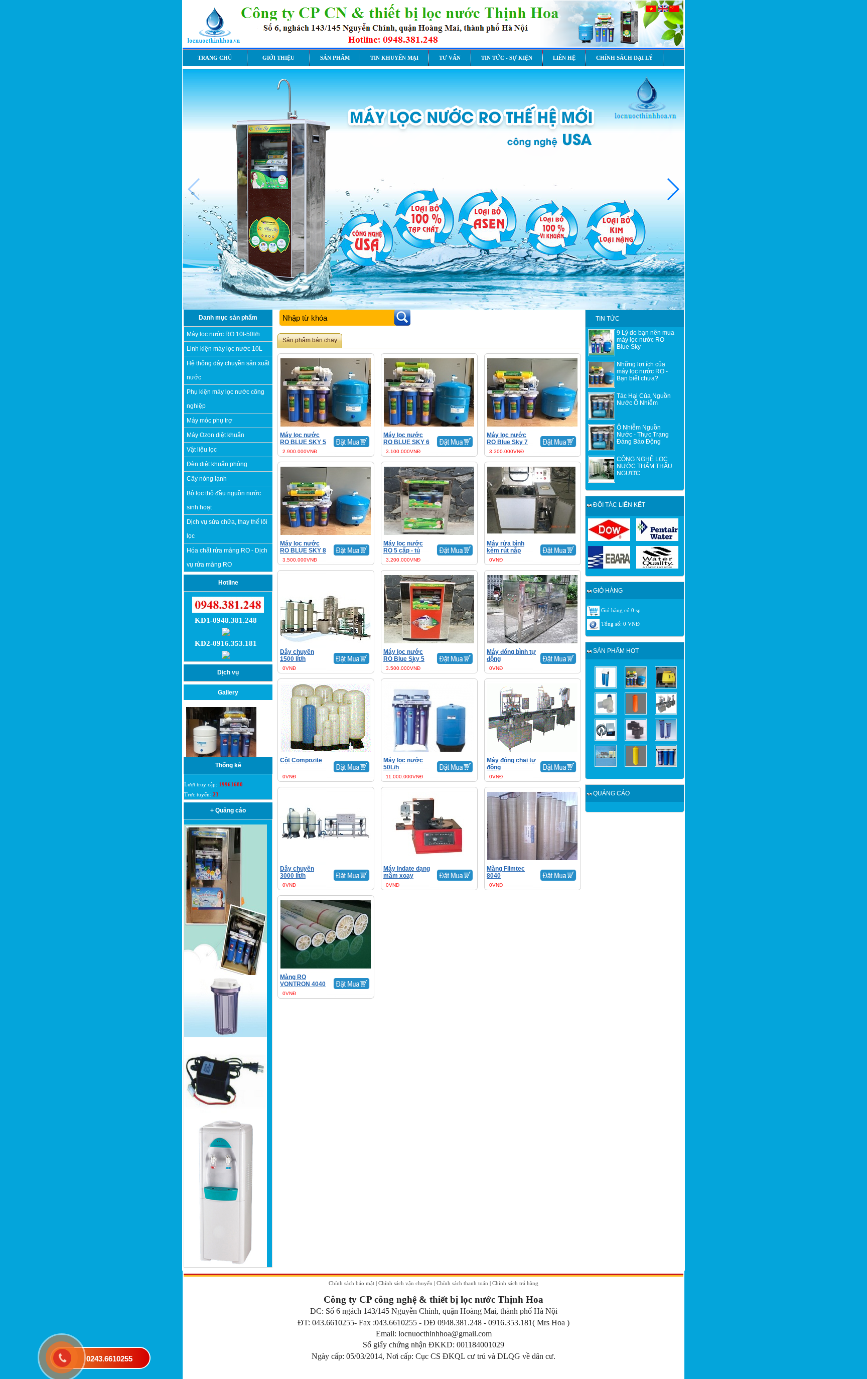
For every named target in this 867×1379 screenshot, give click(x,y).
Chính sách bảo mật (351, 1283)
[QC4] (225, 1035)
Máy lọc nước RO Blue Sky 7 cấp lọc (507, 442)
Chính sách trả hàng (515, 1283)
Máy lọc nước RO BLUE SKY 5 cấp (303, 442)
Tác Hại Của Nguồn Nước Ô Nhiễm (644, 399)
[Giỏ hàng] (593, 610)
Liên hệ (564, 58)
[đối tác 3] (609, 566)
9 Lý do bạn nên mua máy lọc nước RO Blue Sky (645, 339)
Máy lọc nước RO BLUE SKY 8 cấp (303, 550)
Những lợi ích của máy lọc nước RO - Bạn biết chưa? (642, 371)
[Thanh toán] (593, 624)
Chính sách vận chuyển (405, 1283)
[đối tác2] (657, 538)
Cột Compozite (301, 760)
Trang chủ (215, 58)
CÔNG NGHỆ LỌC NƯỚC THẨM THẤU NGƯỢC (644, 466)
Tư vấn (450, 58)
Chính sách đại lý (624, 58)
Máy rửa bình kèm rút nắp (505, 547)
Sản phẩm (335, 58)
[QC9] (225, 1265)
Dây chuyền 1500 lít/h (297, 655)
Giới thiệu (278, 58)
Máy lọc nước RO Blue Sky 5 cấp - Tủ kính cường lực (403, 662)
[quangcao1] (225, 973)
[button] (672, 189)
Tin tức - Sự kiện (506, 58)
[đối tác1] (609, 538)
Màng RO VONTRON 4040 (303, 981)
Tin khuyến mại (394, 58)
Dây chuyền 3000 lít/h (297, 872)
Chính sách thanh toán (462, 1283)
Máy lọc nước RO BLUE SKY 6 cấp (406, 442)
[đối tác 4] (657, 566)
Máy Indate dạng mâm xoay (406, 872)
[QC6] (225, 1116)
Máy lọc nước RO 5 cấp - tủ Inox (403, 550)
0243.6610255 (109, 1358)
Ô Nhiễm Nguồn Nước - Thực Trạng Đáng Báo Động (643, 434)
